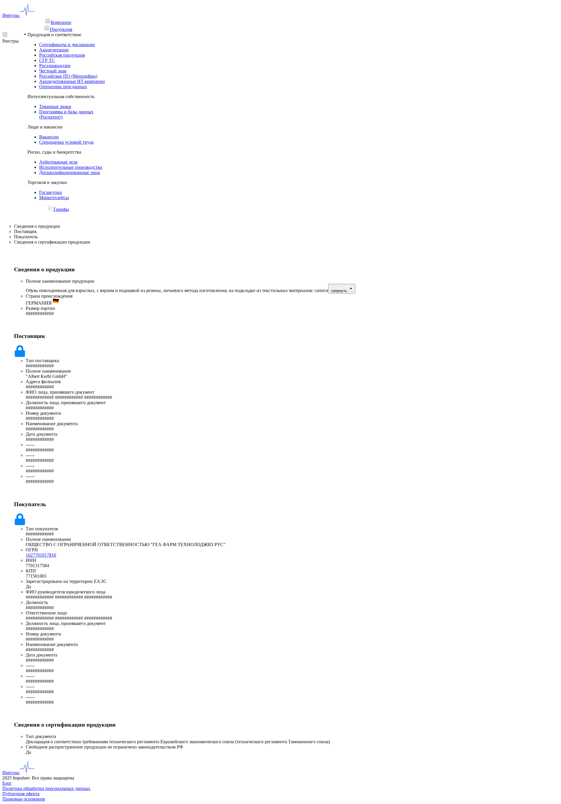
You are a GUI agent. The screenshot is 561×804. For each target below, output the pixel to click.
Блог (7, 783)
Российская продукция (62, 55)
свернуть (339, 291)
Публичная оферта (20, 793)
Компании (61, 22)
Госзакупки (50, 192)
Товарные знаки (55, 106)
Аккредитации (54, 49)
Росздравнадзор (54, 65)
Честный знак (53, 70)
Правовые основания (23, 798)
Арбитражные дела (58, 161)
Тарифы (61, 209)
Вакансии (49, 136)
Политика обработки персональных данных (46, 788)
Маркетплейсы (54, 197)
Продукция (61, 29)
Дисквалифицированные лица (69, 172)
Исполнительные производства (70, 167)
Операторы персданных (63, 86)
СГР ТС (47, 60)
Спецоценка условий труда (66, 142)
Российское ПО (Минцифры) (68, 76)
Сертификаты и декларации (67, 44)
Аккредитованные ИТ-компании (72, 81)
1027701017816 (41, 555)
